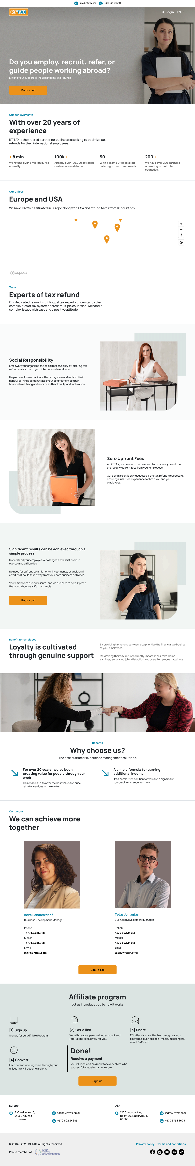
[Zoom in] (181, 224)
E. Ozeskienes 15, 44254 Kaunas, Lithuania (24, 1115)
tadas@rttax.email (68, 1113)
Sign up (97, 1081)
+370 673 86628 (175, 1120)
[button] (180, 12)
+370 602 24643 (67, 1120)
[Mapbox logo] (18, 273)
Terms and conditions (171, 1144)
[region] (97, 247)
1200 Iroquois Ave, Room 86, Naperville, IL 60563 (133, 1115)
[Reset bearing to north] (181, 235)
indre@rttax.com (175, 1113)
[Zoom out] (181, 229)
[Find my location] (181, 242)
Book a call (28, 90)
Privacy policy (145, 1144)
